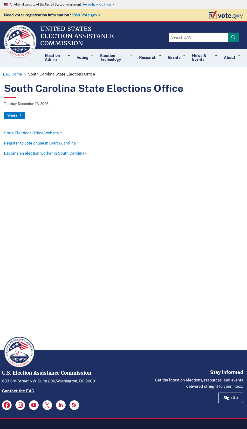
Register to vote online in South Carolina (40, 143)
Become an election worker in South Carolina (44, 153)
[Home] (20, 55)
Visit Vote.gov (84, 15)
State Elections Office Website (31, 133)
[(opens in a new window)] (7, 405)
